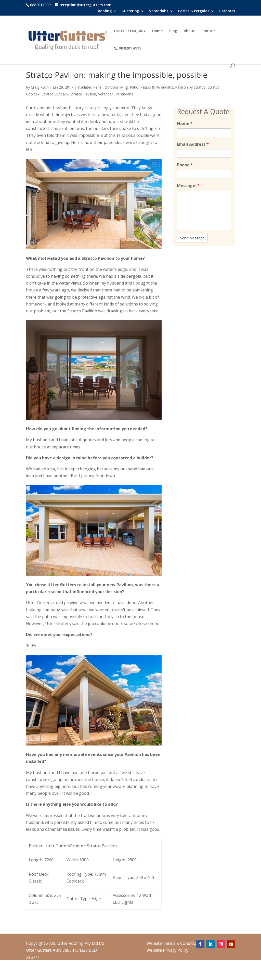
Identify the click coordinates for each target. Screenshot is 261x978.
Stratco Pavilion (83, 94)
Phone (185, 165)
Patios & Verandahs (156, 87)
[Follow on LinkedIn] (210, 944)
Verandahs (124, 94)
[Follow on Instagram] (221, 944)
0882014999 (40, 4)
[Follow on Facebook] (200, 944)
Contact (208, 31)
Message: (188, 185)
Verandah (106, 94)
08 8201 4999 (130, 48)
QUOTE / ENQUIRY (130, 31)
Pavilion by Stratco (190, 87)
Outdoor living (116, 87)
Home (157, 31)
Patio (134, 87)
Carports (227, 11)
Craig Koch (40, 87)
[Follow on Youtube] (231, 944)
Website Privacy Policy (167, 950)
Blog (173, 31)
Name (185, 123)
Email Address (193, 144)
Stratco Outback (55, 94)
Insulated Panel (89, 87)
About (189, 31)
